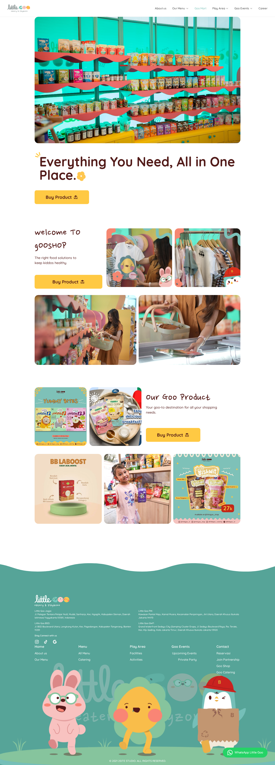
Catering (84, 659)
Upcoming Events (184, 653)
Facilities (136, 653)
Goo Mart (200, 8)
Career (263, 8)
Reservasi (223, 653)
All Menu (84, 653)
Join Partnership (227, 659)
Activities (136, 659)
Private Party (187, 659)
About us (160, 8)
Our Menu (41, 659)
